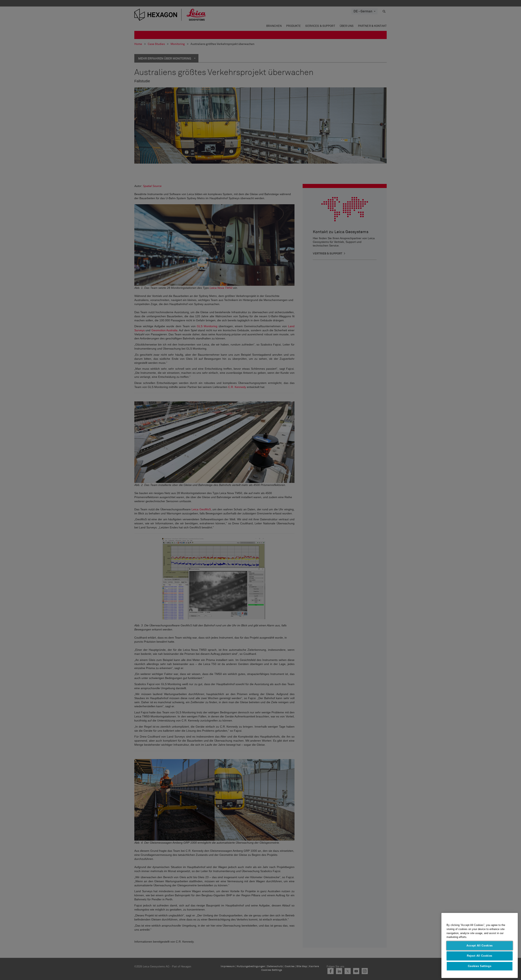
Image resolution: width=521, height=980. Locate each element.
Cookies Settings (479, 966)
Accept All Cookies (479, 945)
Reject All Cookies (479, 955)
